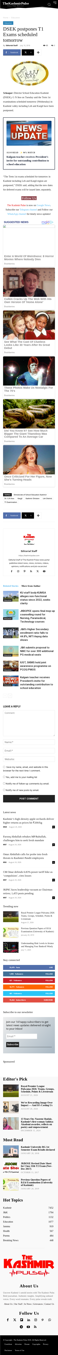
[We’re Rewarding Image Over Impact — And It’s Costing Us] (11, 1107)
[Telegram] (21, 1327)
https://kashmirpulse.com (29, 555)
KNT (4, 844)
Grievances (38, 1304)
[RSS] (32, 571)
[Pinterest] (25, 571)
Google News (43, 205)
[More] (38, 52)
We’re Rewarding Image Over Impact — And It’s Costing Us (37, 1104)
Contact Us (49, 1304)
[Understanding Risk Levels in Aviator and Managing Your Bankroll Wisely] (11, 947)
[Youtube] (45, 571)
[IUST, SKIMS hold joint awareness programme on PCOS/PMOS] (11, 666)
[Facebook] (12, 571)
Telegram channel (28, 209)
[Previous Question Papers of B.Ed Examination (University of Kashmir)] (11, 932)
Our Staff (18, 1304)
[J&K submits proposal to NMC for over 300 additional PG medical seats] (11, 651)
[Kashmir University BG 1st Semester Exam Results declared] (11, 1151)
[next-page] (10, 696)
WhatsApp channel (16, 214)
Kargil (20, 498)
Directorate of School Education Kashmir (30, 494)
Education (15, 17)
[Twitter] (15, 1320)
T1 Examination (10, 502)
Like (51, 967)
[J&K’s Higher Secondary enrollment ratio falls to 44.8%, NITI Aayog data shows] (11, 632)
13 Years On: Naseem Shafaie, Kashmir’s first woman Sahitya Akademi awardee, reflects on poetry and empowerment (37, 1123)
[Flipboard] (22, 1320)
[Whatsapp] (49, 1320)
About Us (8, 1304)
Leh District (47, 498)
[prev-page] (5, 696)
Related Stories (10, 586)
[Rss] (35, 1327)
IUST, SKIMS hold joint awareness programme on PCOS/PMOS (35, 666)
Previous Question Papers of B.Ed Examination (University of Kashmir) (37, 1182)
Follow (49, 974)
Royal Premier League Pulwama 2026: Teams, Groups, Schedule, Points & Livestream (38, 916)
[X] (38, 571)
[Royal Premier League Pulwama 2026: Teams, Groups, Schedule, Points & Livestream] (11, 916)
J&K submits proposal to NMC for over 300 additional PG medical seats (37, 651)
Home (5, 17)
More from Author (31, 586)
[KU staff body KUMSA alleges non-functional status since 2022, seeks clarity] (11, 596)
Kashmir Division (32, 498)
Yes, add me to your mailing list (21, 777)
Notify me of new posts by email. (22, 790)
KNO (5, 827)
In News (27, 1304)
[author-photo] (29, 546)
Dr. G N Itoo (9, 498)
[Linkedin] (28, 1320)
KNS (4, 862)
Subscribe (48, 1000)
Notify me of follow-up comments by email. (27, 783)
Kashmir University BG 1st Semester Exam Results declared (38, 1148)
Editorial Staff (12, 45)
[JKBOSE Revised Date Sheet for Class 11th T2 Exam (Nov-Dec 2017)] (11, 1168)
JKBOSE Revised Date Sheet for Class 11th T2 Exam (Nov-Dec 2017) (36, 1166)
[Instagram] (19, 571)
